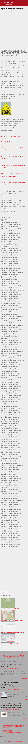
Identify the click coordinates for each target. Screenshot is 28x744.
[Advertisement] (14, 29)
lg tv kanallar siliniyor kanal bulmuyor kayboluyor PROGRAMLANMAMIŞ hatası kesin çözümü (11, 685)
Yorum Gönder (5, 648)
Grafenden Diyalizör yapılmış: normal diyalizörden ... (14, 655)
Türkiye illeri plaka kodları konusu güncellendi (12, 657)
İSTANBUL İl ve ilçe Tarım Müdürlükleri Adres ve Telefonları (11, 139)
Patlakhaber (8, 2)
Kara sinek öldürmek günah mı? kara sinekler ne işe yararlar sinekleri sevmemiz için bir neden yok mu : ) (12, 705)
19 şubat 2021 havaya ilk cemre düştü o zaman (13, 656)
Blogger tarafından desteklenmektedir (14, 741)
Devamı (24, 678)
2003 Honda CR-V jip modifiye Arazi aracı (12, 732)
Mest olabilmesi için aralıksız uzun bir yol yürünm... (14, 652)
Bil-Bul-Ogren (5, 592)
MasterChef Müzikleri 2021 (9, 731)
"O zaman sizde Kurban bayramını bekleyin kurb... (13, 654)
